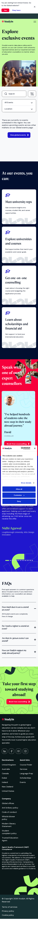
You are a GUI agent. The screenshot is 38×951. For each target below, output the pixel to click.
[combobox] (32, 93)
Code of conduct (9, 812)
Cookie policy (8, 915)
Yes (5, 10)
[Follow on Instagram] (25, 751)
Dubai (4, 778)
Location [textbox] (8, 109)
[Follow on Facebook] (11, 751)
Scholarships (25, 778)
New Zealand (7, 786)
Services (23, 769)
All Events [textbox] (9, 102)
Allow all (19, 489)
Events (23, 782)
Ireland (5, 782)
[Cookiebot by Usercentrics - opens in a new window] (22, 448)
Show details (26, 483)
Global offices (8, 803)
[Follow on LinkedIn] (4, 751)
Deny (19, 501)
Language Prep (26, 773)
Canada (5, 773)
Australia (6, 769)
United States (8, 791)
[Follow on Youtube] (18, 751)
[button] (7, 560)
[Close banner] (35, 448)
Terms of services (9, 907)
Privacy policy (8, 911)
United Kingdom (9, 764)
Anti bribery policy (10, 807)
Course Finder (26, 764)
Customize (18, 495)
